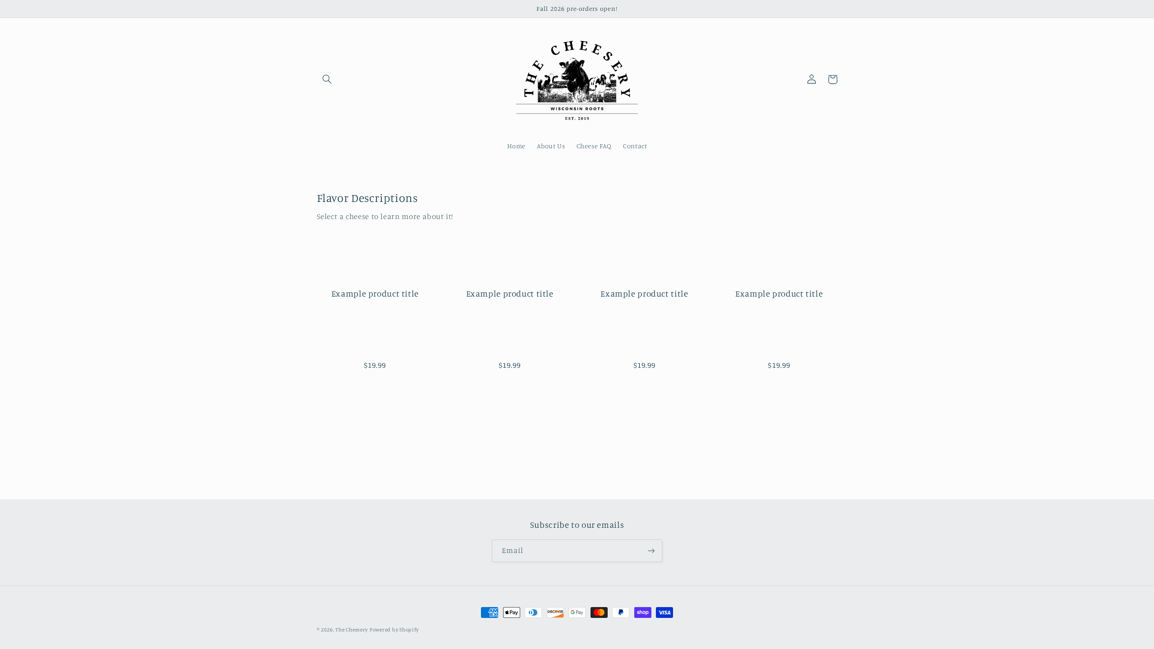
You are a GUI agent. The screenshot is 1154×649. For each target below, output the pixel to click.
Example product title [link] (375, 293)
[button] (327, 79)
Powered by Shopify (394, 629)
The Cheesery (351, 629)
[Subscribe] (651, 550)
